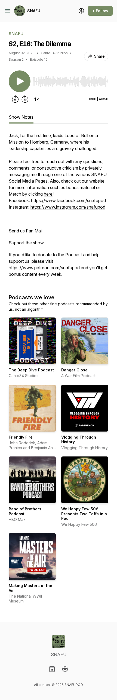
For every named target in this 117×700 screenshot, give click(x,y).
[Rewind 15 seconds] (15, 99)
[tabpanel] (58, 207)
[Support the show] (81, 11)
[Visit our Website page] (52, 669)
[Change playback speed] (36, 99)
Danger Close (74, 370)
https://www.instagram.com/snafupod (67, 207)
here (48, 194)
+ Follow (100, 10)
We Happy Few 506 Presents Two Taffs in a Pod (84, 514)
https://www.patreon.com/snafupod (45, 267)
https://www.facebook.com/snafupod (68, 200)
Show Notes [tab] (21, 117)
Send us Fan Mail (25, 231)
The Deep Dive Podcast (31, 370)
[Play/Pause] (19, 81)
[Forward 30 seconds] (25, 99)
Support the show (26, 242)
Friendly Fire (21, 437)
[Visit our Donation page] (65, 669)
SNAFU (33, 10)
